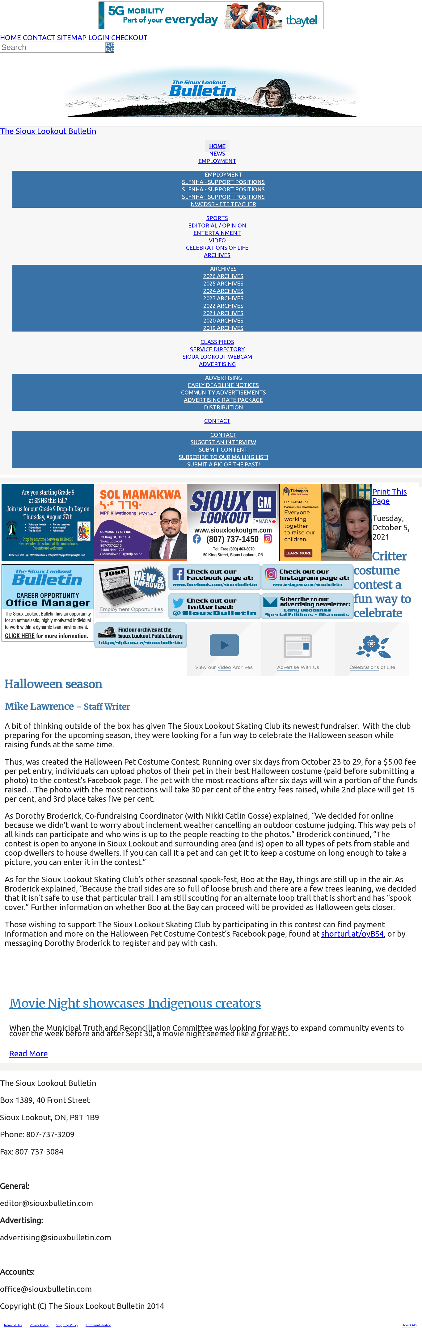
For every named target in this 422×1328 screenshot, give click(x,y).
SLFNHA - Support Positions (223, 182)
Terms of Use (13, 1325)
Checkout (129, 37)
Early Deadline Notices (223, 385)
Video (217, 240)
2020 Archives (223, 320)
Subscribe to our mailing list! (223, 457)
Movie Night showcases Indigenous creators (135, 1003)
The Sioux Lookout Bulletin (48, 131)
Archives (217, 255)
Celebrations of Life (217, 247)
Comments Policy (98, 1325)
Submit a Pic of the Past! (223, 464)
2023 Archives (223, 298)
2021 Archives (223, 313)
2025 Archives (223, 283)
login (98, 37)
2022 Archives (223, 306)
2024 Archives (223, 291)
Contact (39, 37)
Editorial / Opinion (217, 225)
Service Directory (217, 349)
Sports (217, 218)
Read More (28, 1053)
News (217, 153)
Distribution (223, 407)
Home (10, 37)
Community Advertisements (223, 392)
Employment (217, 161)
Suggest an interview (223, 442)
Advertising (217, 364)
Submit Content (223, 449)
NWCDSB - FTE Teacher (223, 204)
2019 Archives (223, 328)
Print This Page (389, 496)
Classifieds (217, 342)
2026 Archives (223, 276)
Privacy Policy (39, 1325)
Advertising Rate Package (223, 400)
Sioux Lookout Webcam (217, 356)
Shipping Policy (67, 1325)
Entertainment (217, 233)
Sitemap (72, 37)
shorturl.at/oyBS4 (352, 933)
